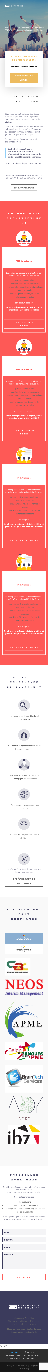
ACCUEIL (15, 1352)
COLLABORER (13, 1358)
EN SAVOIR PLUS (24, 187)
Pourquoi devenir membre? (24, 77)
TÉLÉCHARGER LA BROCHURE (24, 881)
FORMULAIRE (29, 1358)
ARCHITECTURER (13, 1355)
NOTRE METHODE (32, 1355)
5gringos (3, 1345)
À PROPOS (29, 1352)
